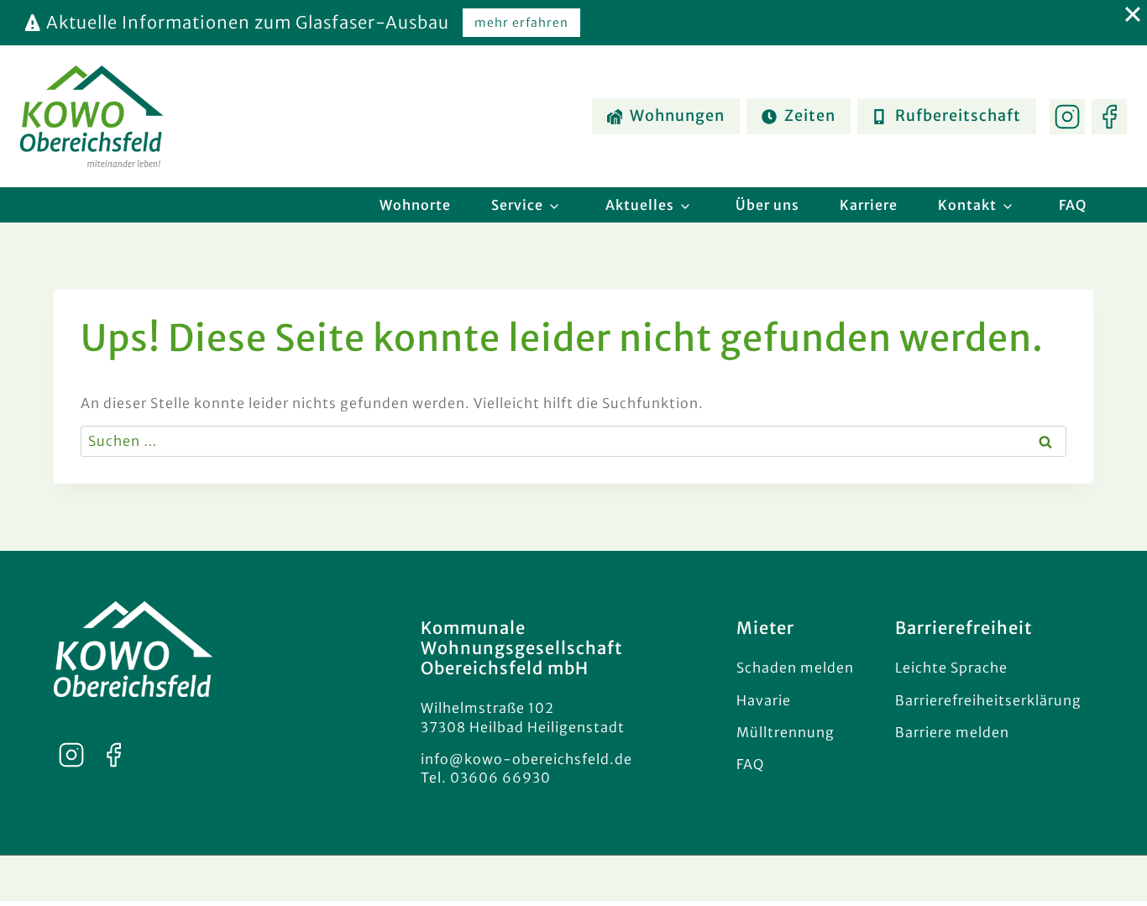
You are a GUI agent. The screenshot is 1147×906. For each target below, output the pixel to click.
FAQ (1073, 204)
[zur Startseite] (133, 649)
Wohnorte (415, 204)
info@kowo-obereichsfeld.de (526, 759)
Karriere (869, 204)
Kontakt (967, 204)
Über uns (767, 204)
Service (517, 204)
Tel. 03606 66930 (486, 777)
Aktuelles (639, 204)
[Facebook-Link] (1109, 116)
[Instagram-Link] (1067, 116)
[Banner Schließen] (1128, 14)
